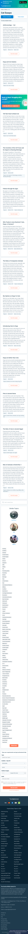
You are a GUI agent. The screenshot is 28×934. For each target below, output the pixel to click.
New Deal (4, 708)
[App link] (23, 2)
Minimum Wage (4, 834)
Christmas (4, 683)
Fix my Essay (16, 875)
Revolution (4, 595)
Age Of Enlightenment (7, 730)
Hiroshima (4, 681)
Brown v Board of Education (8, 697)
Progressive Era (5, 675)
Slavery (2, 832)
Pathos (4, 667)
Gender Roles (17, 827)
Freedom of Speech (5, 829)
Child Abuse (3, 818)
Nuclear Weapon (5, 623)
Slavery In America (6, 669)
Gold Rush (4, 742)
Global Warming (4, 811)
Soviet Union (5, 627)
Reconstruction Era (6, 695)
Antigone (16, 850)
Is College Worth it (18, 859)
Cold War (4, 619)
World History (5, 605)
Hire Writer (21, 6)
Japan (3, 611)
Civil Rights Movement (7, 593)
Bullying (15, 820)
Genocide (4, 625)
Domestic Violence (18, 852)
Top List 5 (3, 871)
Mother (4, 574)
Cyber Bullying (4, 861)
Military (14, 544)
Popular (2, 864)
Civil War (3, 825)
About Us (3, 914)
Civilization (4, 649)
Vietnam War (5, 659)
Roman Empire (5, 637)
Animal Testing (4, 827)
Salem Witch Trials (6, 639)
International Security (6, 597)
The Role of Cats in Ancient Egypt (13, 429)
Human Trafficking (18, 829)
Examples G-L (4, 839)
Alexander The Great (6, 720)
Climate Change (4, 843)
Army (3, 615)
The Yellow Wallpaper (5, 836)
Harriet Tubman (5, 734)
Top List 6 (16, 871)
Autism (2, 859)
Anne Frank (4, 740)
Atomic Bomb (5, 665)
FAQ (2, 916)
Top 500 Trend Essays (5, 881)
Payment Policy (4, 920)
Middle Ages (5, 718)
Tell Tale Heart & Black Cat (11, 114)
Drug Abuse (16, 861)
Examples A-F (17, 836)
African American (6, 613)
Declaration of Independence (8, 699)
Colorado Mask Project (6, 873)
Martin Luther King (6, 629)
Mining (3, 655)
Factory (4, 732)
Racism (15, 811)
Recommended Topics (18, 864)
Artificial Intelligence (18, 845)
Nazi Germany (5, 599)
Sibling (3, 566)
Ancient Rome (5, 554)
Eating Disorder (17, 857)
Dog (3, 578)
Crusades (4, 685)
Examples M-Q (17, 839)
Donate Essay (4, 926)
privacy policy (10, 782)
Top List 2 (16, 866)
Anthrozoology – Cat (9, 25)
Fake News (3, 850)
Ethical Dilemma (17, 848)
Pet (3, 568)
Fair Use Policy (4, 924)
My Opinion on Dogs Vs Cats (11, 296)
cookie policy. (18, 932)
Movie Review (17, 843)
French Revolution (6, 641)
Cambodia (4, 716)
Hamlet (2, 823)
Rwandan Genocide (6, 726)
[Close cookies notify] (27, 930)
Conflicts (4, 550)
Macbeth (3, 813)
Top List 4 (16, 868)
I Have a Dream (5, 673)
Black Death (4, 677)
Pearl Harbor (5, 653)
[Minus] (3, 773)
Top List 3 (3, 868)
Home (2, 9)
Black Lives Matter (5, 820)
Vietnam (4, 657)
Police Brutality (4, 816)
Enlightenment (5, 689)
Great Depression (6, 621)
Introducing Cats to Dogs (10, 326)
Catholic (4, 635)
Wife (3, 564)
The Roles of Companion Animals (13, 261)
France (3, 609)
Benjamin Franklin (6, 722)
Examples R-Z (4, 841)
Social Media (16, 841)
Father (3, 558)
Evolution (4, 679)
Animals (4, 552)
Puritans (4, 693)
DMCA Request (4, 928)
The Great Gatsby (17, 816)
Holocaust (4, 603)
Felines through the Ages (10, 188)
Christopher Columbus (7, 661)
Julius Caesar (5, 633)
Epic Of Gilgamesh (6, 671)
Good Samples (17, 877)
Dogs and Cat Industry (9, 62)
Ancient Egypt (5, 556)
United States (5, 580)
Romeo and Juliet (17, 813)
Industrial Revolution (6, 617)
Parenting (4, 572)
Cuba (3, 691)
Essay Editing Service (5, 875)
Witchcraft (4, 601)
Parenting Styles (5, 570)
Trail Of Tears (5, 710)
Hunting (4, 548)
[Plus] (25, 773)
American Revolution (18, 832)
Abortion (3, 848)
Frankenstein (17, 823)
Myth (3, 706)
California (4, 714)
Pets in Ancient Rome (9, 393)
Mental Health (4, 845)
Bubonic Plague (5, 712)
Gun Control (3, 855)
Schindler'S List (5, 736)
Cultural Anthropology (7, 724)
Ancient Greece (5, 645)
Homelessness (17, 834)
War (14, 532)
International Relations (7, 585)
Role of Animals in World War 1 (12, 465)
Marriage (4, 576)
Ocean (3, 651)
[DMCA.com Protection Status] (19, 802)
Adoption (4, 562)
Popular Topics (17, 873)
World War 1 (14, 520)
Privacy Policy (4, 918)
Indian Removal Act (6, 702)
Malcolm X (4, 643)
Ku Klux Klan (5, 704)
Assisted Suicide (4, 857)
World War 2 (5, 591)
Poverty (15, 825)
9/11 (3, 663)
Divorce (4, 560)
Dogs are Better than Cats (11, 358)
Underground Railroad (7, 738)
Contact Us (3, 912)
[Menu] (26, 6)
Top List (2, 866)
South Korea (5, 728)
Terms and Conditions (5, 922)
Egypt (3, 687)
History (5, 9)
